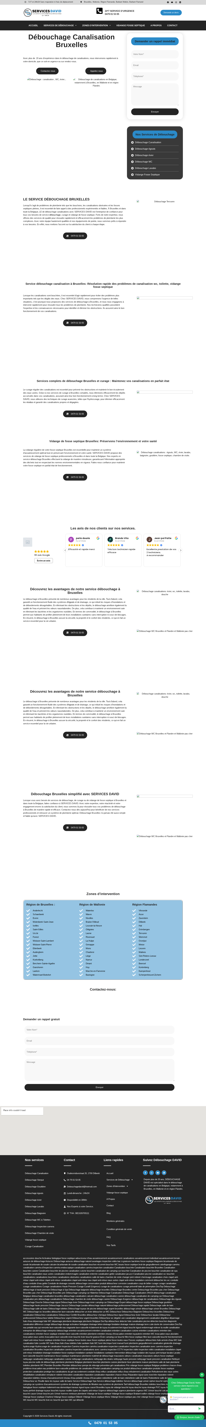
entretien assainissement (80, 1330)
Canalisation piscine (142, 1274)
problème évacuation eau (34, 1368)
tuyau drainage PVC (151, 1387)
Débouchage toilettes (58, 1308)
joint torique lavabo (164, 1353)
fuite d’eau (54, 1343)
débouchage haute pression (35, 1305)
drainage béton (96, 1324)
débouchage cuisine (101, 1299)
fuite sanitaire (83, 1343)
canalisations (29, 1277)
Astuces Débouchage (55, 1261)
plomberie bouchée (91, 1362)
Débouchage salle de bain (161, 1305)
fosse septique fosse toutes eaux (76, 1340)
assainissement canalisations (121, 1258)
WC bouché (28, 1400)
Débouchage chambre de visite (77, 1299)
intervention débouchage (125, 1353)
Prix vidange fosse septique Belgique (143, 1365)
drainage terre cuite (145, 1324)
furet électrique (105, 1343)
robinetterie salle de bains (136, 1378)
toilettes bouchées (157, 1384)
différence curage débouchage (48, 1324)
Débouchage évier (69, 1302)
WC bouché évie (42, 1400)
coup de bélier (144, 1283)
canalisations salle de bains (92, 1277)
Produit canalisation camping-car (108, 1368)
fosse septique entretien (50, 1340)
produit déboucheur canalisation (138, 1368)
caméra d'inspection (43, 1267)
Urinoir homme (61, 1393)
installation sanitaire (84, 1353)
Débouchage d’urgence (121, 1299)
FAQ (109, 1237)
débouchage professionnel (119, 1305)
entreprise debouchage (57, 1330)
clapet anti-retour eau (81, 1280)
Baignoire (158, 1261)
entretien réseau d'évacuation (110, 1334)
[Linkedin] (180, 2)
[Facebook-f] (145, 1172)
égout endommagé (144, 1327)
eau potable (28, 1327)
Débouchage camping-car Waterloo (82, 1293)
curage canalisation (167, 1283)
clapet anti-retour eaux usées (105, 1280)
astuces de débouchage (34, 1261)
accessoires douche (32, 1258)
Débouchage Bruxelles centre (123, 1289)
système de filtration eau (91, 1384)
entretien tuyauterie (133, 1334)
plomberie (60, 1362)
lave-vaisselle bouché (33, 1356)
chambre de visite (113, 1277)
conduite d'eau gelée (38, 1283)
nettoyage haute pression (125, 1359)
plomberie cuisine (109, 1362)
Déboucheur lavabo (150, 1315)
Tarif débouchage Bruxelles (136, 1384)
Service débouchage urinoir (136, 1381)
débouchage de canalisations (145, 1299)
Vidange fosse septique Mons (96, 1397)
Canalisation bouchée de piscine (53, 1271)
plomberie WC (37, 1365)
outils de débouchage (45, 1362)
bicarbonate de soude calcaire (43, 1264)
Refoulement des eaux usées (165, 1371)
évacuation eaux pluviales (167, 1334)
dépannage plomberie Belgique (86, 1321)
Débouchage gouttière (162, 1302)
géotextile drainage (172, 1343)
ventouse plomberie (77, 1393)
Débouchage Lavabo (78, 1305)
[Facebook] (168, 2)
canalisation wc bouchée (163, 1274)
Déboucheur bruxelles (153, 1311)
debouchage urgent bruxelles (110, 1308)
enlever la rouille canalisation (167, 1327)
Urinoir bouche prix (45, 1393)
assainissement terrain (169, 1258)
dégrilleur (165, 1318)
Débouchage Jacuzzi (58, 1305)
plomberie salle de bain (159, 1362)
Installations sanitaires (104, 1353)
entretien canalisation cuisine (125, 1330)
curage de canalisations (111, 1286)
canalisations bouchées (46, 1277)
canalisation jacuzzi (124, 1274)
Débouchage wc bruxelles (39, 1311)
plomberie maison (140, 1362)
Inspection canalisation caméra (58, 1349)
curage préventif (130, 1286)
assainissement (100, 1258)
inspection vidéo (131, 1349)
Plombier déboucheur (72, 1365)
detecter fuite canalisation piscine (135, 1321)
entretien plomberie (88, 1334)
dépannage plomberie (62, 1321)
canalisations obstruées (68, 1277)
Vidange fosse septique (130, 25)
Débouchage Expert (116, 1302)
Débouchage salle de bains (35, 1308)
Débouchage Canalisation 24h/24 (138, 1293)
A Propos (156, 25)
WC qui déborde (76, 1400)
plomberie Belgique (74, 1362)
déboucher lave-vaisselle (62, 1311)
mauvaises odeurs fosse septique (158, 1356)
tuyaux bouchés (51, 1390)
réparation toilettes (31, 1378)
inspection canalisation (118, 1346)
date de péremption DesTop (150, 1286)
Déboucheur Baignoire (132, 1311)
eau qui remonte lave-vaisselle (48, 1327)
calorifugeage (166, 1264)
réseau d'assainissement (51, 1378)
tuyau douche (135, 1387)
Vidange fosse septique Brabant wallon (129, 1393)
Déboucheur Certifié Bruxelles (72, 1315)
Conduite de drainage (57, 1283)
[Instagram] (176, 2)
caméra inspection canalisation (100, 1267)
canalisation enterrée (88, 1274)
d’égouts (70, 602)
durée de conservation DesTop (168, 1324)
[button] (70, 89)
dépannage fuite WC (42, 1321)
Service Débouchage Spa (84, 1381)
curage (155, 1283)
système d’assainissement (47, 1384)
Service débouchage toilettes (110, 1381)
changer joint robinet (131, 1277)
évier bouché (74, 1337)
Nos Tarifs (111, 1245)
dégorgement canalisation (148, 1318)
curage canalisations (32, 1286)
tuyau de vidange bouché (116, 1387)
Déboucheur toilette (45, 1318)
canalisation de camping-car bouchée (112, 1271)
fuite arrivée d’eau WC (167, 1340)
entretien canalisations (149, 1330)
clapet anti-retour (36, 1280)
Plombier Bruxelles (53, 1365)
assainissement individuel (146, 1258)
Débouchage (169, 1286)
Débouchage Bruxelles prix (53, 1293)
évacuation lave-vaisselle (56, 1337)
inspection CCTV (115, 1349)
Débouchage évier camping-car (92, 1302)
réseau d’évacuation (92, 1378)
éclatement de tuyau (98, 1327)
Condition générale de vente (119, 1229)
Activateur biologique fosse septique (58, 1258)
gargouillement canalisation (150, 1343)
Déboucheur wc (106, 1318)
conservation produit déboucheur (102, 1283)
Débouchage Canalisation (110, 1293)
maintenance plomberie (80, 1356)
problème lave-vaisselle (57, 1368)
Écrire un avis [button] (43, 560)
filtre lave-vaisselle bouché (155, 1337)
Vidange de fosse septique (99, 1393)
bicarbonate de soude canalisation (72, 1264)
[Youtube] (172, 2)
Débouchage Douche (32, 1302)
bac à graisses (124, 1261)
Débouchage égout (51, 1302)
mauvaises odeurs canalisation (128, 1356)
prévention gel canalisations (112, 1365)
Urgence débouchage (108, 1390)
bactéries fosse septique (142, 1261)
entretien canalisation (101, 1330)
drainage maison (128, 1324)
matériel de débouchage (102, 1356)
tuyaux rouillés (65, 1390)
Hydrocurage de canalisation (48, 1346)
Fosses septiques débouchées (143, 1340)
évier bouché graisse (90, 1337)
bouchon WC (112, 1264)
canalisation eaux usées (43, 1274)
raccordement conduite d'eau (87, 1371)
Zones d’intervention (95, 25)
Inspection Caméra (70, 1346)
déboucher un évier (83, 1311)
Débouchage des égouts (170, 1299)
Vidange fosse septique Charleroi (38, 1397)
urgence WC (142, 1390)
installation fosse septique (63, 1353)
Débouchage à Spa (59, 1289)
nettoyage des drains (103, 1359)
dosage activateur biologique (76, 1324)
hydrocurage (29, 1346)
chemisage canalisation (151, 1277)
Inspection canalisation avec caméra (146, 1346)
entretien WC (148, 1334)
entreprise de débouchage (35, 1330)
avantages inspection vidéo (104, 1261)
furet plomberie (131, 1343)
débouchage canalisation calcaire (78, 1296)
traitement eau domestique (59, 1387)
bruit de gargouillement (148, 1264)
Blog (109, 1213)
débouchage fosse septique (138, 1302)
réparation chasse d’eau (116, 1374)
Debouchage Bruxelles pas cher (152, 1289)
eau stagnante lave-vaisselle (75, 1327)
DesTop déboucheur (110, 1321)
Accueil (33, 25)
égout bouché (129, 1327)
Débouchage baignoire (79, 1289)
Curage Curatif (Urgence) (88, 1286)
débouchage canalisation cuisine (109, 1296)
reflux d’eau (123, 1371)
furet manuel (118, 1343)
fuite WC (94, 1343)
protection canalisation (33, 1371)
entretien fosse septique (46, 1334)
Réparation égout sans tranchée (142, 1374)
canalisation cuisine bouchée (82, 1271)
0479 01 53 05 (112, 14)
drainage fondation (111, 1324)
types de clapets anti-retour (85, 1390)
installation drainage (42, 1353)
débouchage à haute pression (36, 1289)
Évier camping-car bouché (112, 1337)
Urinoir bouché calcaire (158, 1390)
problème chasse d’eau (170, 1365)
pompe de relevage (91, 1365)
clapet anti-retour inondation (131, 1280)
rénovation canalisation (73, 1374)
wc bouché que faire (59, 1400)
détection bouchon (158, 1321)
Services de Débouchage (59, 25)
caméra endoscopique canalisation (69, 1267)
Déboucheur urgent (63, 1318)
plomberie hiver (125, 1362)
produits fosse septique (163, 1368)
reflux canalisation (109, 1371)
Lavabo (176, 1353)
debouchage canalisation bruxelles (47, 1296)
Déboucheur (115, 1311)
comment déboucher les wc (157, 1280)
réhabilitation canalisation (34, 1374)
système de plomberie (113, 1384)
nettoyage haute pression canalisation (154, 1359)
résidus (29, 402)
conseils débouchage (77, 1283)
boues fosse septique (128, 1264)
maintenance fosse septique (56, 1356)
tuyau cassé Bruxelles (95, 1387)
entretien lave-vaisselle (68, 1334)
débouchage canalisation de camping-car (143, 1296)
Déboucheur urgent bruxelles (85, 1318)
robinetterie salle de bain (113, 1378)
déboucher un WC (101, 1311)
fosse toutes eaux (120, 1340)
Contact (172, 25)
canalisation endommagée (66, 1274)
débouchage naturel (97, 1305)
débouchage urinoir (132, 1308)
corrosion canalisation (128, 1283)
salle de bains (66, 1381)
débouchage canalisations (50, 1299)
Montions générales (115, 1221)
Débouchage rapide (140, 1305)
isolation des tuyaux (146, 1353)
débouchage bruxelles (100, 1289)
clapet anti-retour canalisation (58, 1280)
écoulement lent (115, 1327)
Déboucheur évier (132, 1315)
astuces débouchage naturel (79, 1261)
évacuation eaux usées (33, 1337)
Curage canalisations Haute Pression (59, 1286)
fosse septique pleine (101, 1340)
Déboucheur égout (115, 1315)
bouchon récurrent (97, 1264)
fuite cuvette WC (42, 1343)
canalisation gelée (106, 1274)
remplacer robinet (54, 1374)
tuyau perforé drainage (33, 1390)
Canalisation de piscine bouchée (144, 1271)
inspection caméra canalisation (94, 1346)
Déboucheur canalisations (46, 1315)
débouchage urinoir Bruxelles (155, 1308)
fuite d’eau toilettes (68, 1343)
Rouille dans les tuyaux (48, 1381)
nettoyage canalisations (82, 1359)
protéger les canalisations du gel (58, 1371)
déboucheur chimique (96, 1315)
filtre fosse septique (134, 1337)
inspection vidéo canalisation (152, 1349)
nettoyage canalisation (33, 1359)
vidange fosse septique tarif (153, 1397)
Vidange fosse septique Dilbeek (68, 1397)
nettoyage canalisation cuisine (57, 1359)
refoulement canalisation (140, 1371)
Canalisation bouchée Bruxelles (149, 1267)
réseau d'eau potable (73, 1378)
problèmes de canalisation (81, 1368)
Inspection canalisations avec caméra (89, 1349)
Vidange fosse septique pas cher (126, 1397)
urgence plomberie (127, 1390)
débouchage (55, 215)
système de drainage (69, 1384)
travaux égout (77, 1387)
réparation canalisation (94, 1374)
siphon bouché (156, 1381)
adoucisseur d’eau (83, 1258)
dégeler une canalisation (125, 1318)
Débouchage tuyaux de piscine (82, 1308)
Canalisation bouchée (124, 1267)
